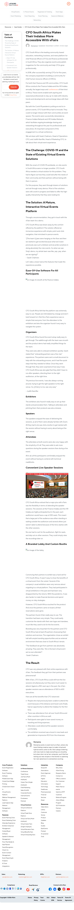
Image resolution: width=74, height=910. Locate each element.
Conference (24, 771)
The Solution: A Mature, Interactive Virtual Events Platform (12, 53)
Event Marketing (16, 16)
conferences (53, 89)
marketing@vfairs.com (25, 877)
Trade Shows (24, 774)
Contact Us (59, 776)
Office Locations (61, 779)
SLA (48, 897)
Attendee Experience (8, 823)
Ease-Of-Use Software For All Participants (11, 60)
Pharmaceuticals (46, 792)
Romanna (34, 46)
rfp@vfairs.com (45, 877)
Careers (58, 811)
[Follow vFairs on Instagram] (64, 888)
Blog (42, 823)
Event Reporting (29, 16)
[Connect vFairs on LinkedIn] (54, 888)
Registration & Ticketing (45, 12)
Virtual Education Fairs (27, 829)
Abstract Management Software (6, 808)
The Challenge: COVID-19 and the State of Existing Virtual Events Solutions (12, 44)
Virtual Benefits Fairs (27, 832)
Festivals (23, 801)
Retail (42, 800)
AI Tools (4, 863)
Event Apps (59, 12)
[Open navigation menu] (68, 3)
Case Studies (18, 27)
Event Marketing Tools (9, 820)
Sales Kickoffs (25, 790)
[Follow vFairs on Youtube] (68, 888)
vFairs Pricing (60, 770)
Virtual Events (15, 12)
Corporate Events (26, 793)
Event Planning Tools (8, 818)
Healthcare (44, 789)
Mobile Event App (7, 779)
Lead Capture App (7, 803)
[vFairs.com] (11, 4)
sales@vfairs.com (7, 877)
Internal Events (25, 796)
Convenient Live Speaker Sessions (12, 67)
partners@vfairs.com (62, 877)
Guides (43, 826)
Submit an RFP (60, 792)
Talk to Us (7, 906)
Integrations (5, 866)
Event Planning (42, 16)
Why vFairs (59, 768)
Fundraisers (24, 798)
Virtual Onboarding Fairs (28, 835)
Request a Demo (61, 773)
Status (30, 897)
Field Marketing (25, 787)
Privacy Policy (12, 95)
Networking (37, 20)
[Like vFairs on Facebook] (50, 888)
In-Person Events (28, 12)
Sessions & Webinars (57, 16)
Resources (8, 27)
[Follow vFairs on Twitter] (59, 888)
